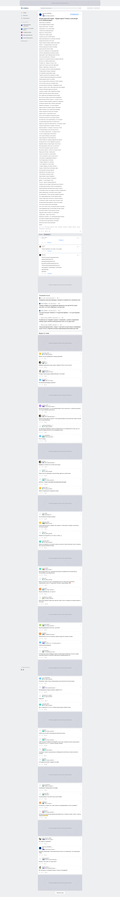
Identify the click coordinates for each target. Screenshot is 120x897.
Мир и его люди (49, 380)
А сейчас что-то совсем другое (52, 643)
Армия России (48, 523)
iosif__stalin (43, 298)
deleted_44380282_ (44, 303)
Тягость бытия (47, 803)
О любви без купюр (49, 634)
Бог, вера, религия (49, 15)
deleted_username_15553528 (46, 317)
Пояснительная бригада (51, 859)
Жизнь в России (49, 371)
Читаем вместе (55, 317)
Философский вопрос (49, 416)
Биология (46, 794)
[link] (60, 356)
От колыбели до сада (49, 651)
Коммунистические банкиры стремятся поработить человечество (59, 300)
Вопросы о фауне (48, 786)
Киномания (54, 324)
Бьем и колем (48, 569)
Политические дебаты (50, 298)
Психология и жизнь (49, 406)
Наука (45, 363)
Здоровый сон (47, 514)
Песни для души (49, 436)
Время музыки (48, 750)
